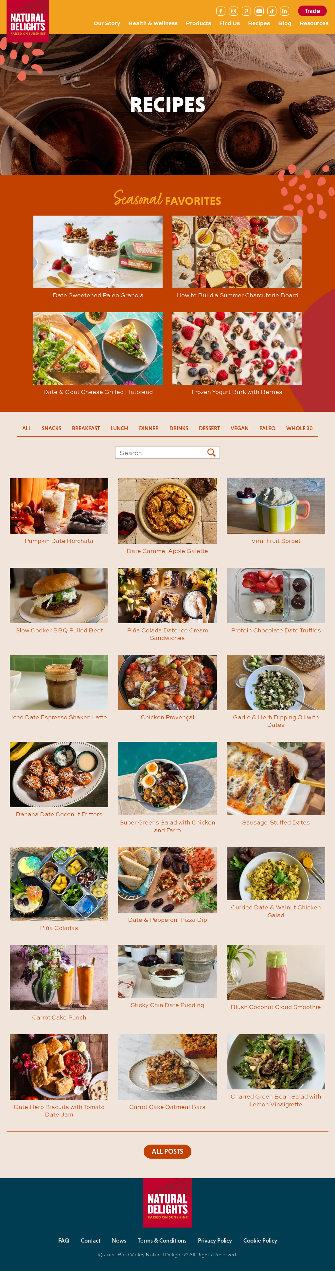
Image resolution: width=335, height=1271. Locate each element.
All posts (167, 1151)
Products (198, 23)
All (26, 428)
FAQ (63, 1240)
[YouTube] (259, 11)
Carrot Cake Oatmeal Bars (167, 1107)
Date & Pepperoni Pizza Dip (167, 919)
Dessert (209, 428)
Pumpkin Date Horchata (59, 541)
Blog (284, 23)
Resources (314, 23)
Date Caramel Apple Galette (167, 551)
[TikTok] (271, 11)
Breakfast (86, 428)
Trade (312, 11)
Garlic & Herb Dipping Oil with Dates (276, 720)
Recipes (259, 23)
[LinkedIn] (284, 11)
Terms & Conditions (162, 1240)
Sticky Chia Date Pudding (167, 1005)
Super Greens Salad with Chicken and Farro (167, 826)
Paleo (267, 428)
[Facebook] (220, 11)
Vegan (240, 428)
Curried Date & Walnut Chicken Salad (276, 911)
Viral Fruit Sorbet (276, 541)
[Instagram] (233, 11)
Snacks (51, 428)
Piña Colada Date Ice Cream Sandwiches (167, 634)
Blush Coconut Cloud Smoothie (276, 1007)
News (119, 1240)
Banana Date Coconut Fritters (59, 814)
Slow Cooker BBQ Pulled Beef (59, 630)
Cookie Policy (260, 1240)
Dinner (149, 428)
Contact (90, 1240)
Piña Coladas (59, 928)
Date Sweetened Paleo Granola (98, 295)
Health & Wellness (153, 23)
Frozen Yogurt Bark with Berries (237, 392)
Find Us (229, 23)
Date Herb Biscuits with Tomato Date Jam (59, 1110)
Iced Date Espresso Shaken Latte (59, 717)
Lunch (119, 428)
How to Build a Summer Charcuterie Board (237, 295)
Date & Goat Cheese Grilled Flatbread (98, 392)
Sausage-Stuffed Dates (276, 822)
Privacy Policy (215, 1240)
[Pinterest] (246, 11)
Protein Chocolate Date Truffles (276, 630)
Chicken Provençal (167, 717)
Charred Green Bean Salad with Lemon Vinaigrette (276, 1100)
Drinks (178, 428)
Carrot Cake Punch (59, 1017)
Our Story (107, 23)
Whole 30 (299, 428)
